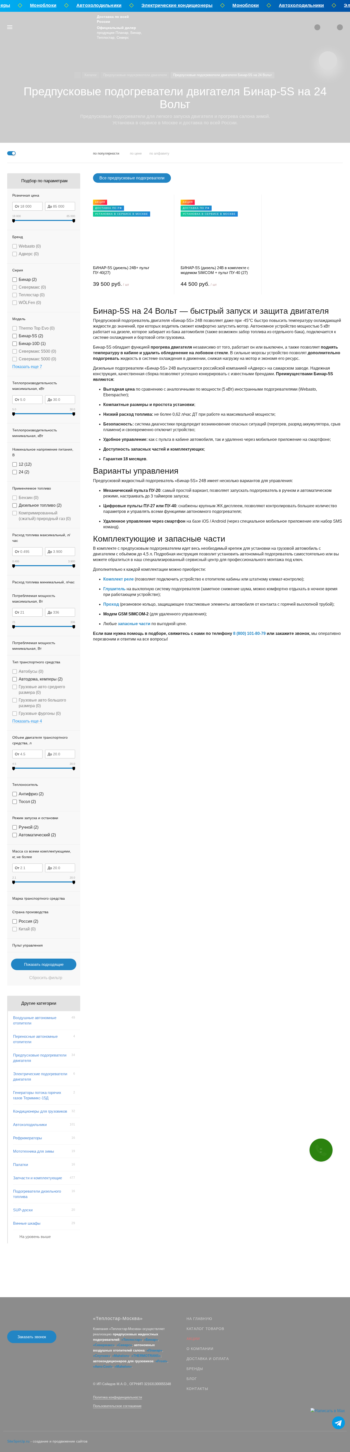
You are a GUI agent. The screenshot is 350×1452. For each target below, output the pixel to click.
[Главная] (77, 75)
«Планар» (154, 1350)
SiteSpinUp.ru (18, 1441)
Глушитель (114, 589)
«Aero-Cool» (102, 1366)
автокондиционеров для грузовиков (123, 1361)
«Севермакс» (104, 1345)
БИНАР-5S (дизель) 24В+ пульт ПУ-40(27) (121, 270)
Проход (111, 604)
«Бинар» (151, 1340)
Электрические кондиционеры (168, 5)
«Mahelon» (120, 1356)
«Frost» (161, 1361)
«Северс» (124, 1345)
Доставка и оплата (208, 1359)
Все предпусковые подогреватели (131, 178)
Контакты (197, 1389)
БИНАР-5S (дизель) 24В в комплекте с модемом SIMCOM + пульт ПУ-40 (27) (215, 270)
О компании (200, 1349)
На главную (199, 1319)
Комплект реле (118, 579)
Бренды (195, 1369)
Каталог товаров (205, 1329)
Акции (193, 1339)
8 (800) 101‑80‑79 (249, 633)
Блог (192, 1379)
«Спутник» (101, 1356)
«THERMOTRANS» (146, 1356)
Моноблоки (35, 5)
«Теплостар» (131, 1340)
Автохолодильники (91, 5)
